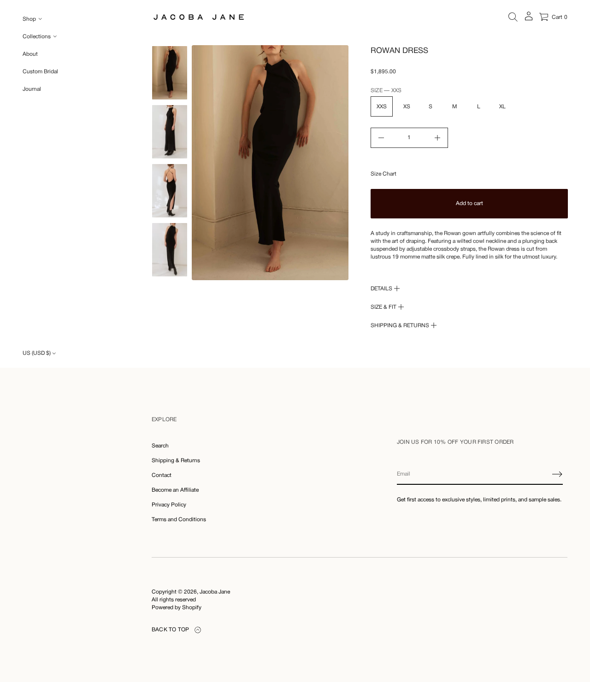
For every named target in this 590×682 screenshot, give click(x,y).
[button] (513, 17)
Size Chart (383, 173)
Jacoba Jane (215, 591)
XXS (382, 106)
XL (502, 106)
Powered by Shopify (176, 607)
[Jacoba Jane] (199, 17)
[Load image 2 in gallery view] (169, 132)
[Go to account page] (528, 19)
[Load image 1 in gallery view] (169, 73)
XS (406, 106)
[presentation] (270, 162)
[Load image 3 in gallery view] (169, 191)
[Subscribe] (557, 474)
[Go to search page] (513, 17)
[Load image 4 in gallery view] (169, 249)
